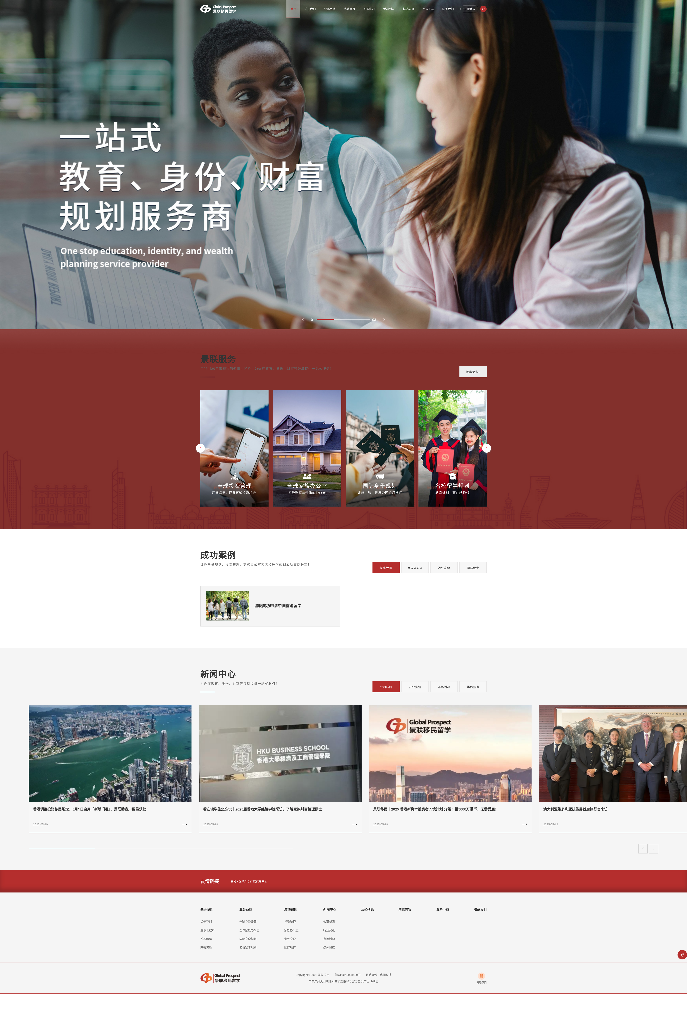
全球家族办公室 (249, 930)
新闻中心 (329, 909)
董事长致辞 (207, 930)
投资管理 (386, 568)
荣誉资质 (206, 947)
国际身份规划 (248, 939)
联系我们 (480, 909)
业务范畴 (245, 909)
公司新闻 (329, 922)
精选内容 (404, 909)
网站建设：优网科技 (378, 975)
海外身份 (444, 568)
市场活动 (329, 939)
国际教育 (473, 568)
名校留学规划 (248, 947)
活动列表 (367, 909)
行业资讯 (329, 930)
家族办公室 (415, 568)
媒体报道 (329, 947)
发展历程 (206, 939)
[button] (303, 319)
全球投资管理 (248, 922)
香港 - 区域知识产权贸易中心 (249, 881)
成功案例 (290, 909)
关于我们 (206, 909)
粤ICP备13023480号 (347, 975)
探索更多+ (473, 372)
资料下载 (442, 909)
